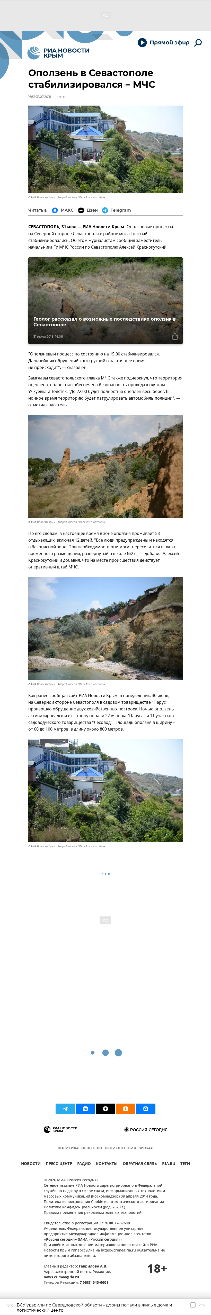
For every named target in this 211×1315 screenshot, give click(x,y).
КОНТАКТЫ (107, 1164)
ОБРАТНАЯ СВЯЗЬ (140, 1164)
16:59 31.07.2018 (39, 97)
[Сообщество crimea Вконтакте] (85, 1109)
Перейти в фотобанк (92, 197)
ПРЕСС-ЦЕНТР (59, 1164)
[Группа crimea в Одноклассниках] (125, 1109)
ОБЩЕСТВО (91, 1148)
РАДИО (84, 1164)
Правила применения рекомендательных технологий (93, 1213)
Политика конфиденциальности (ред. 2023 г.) (84, 1207)
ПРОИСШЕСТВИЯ (120, 1148)
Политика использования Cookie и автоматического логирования (104, 1202)
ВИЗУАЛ (145, 1148)
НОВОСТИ (31, 1164)
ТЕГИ (185, 1164)
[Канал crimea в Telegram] (65, 1109)
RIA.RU (168, 1164)
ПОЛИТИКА (68, 1148)
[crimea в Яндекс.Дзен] (105, 1109)
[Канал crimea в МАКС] (145, 1109)
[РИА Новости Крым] (58, 53)
